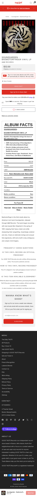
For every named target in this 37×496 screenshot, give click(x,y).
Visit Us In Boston (25, 8)
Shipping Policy (7, 378)
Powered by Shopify (18, 484)
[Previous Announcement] (3, 8)
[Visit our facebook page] (2, 420)
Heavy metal (29, 174)
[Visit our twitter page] (23, 420)
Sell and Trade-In (7, 356)
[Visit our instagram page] (7, 420)
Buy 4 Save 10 (6, 346)
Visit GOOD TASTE (8, 349)
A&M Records (8, 62)
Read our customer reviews (10, 115)
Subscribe (18, 321)
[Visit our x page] (27, 420)
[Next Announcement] (34, 8)
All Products (5, 343)
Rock (11, 174)
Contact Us (5, 369)
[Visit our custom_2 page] (2, 424)
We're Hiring (5, 375)
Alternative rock (18, 174)
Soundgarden (10, 57)
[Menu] (3, 3)
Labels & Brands (7, 365)
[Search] (31, 3)
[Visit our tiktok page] (19, 420)
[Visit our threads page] (15, 420)
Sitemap (4, 395)
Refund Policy (6, 382)
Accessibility (6, 392)
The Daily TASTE (7, 339)
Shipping (6, 69)
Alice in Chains (17, 207)
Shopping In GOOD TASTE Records (13, 352)
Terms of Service (7, 388)
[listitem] (18, 8)
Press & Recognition (8, 362)
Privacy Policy (6, 385)
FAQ (3, 372)
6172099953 (6, 405)
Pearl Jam (7, 207)
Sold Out (31, 493)
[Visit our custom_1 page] (32, 420)
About (4, 359)
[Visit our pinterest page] (11, 420)
